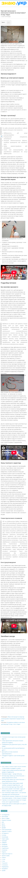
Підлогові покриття (7, 853)
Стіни (3, 861)
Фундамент (5, 868)
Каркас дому (5, 839)
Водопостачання (6, 820)
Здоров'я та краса (7, 831)
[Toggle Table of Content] (7, 22)
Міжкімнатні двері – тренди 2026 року (12, 774)
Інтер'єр (4, 835)
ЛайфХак (4, 842)
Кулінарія (4, 840)
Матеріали (5, 846)
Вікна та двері (5, 818)
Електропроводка (6, 16)
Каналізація (5, 837)
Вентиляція (5, 816)
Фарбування (5, 866)
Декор (3, 826)
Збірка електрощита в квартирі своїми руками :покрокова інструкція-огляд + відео (13, 718)
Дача (3, 824)
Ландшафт (4, 844)
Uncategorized (5, 814)
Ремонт (4, 857)
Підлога (4, 852)
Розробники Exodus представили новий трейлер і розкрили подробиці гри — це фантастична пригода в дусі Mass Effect (12, 785)
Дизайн (4, 827)
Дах (3, 822)
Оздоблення (5, 848)
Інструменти (5, 833)
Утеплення (5, 865)
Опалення (4, 850)
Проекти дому (5, 855)
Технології (4, 863)
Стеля (3, 859)
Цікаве (3, 870)
